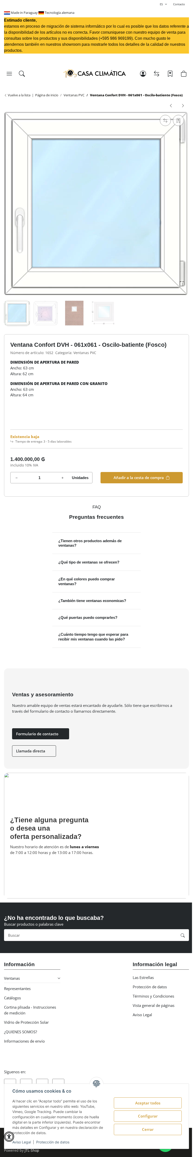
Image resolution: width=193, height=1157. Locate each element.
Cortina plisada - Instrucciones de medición (30, 1010)
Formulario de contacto (37, 733)
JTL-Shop (32, 1150)
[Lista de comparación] (156, 73)
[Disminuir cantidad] (16, 477)
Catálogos (12, 997)
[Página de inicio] (94, 73)
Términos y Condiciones (153, 996)
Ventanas (12, 978)
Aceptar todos (147, 1102)
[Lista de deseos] (170, 73)
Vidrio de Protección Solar (26, 1022)
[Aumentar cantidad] (62, 477)
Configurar (148, 1116)
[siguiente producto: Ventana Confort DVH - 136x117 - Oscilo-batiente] (183, 105)
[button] (9, 73)
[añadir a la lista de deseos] (178, 120)
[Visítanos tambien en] (10, 1083)
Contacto (179, 4)
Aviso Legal (21, 1142)
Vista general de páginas (153, 1005)
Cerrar (148, 1129)
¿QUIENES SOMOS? (20, 1031)
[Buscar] (22, 73)
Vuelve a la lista (18, 95)
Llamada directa (31, 750)
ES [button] (161, 4)
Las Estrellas (143, 977)
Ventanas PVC (84, 353)
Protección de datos (52, 1142)
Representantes (17, 988)
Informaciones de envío (24, 1041)
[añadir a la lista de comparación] (165, 120)
